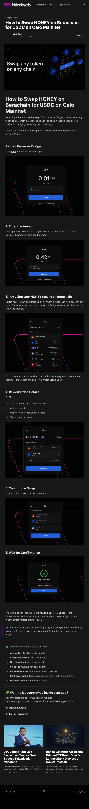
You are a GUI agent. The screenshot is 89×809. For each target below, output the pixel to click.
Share (79, 35)
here (13, 151)
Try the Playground (18, 714)
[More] (74, 5)
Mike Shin (17, 34)
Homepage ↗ (40, 5)
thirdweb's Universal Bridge (51, 613)
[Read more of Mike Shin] (8, 35)
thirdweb (6, 792)
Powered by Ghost (79, 792)
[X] (44, 791)
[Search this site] (84, 5)
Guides (52, 5)
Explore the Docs (17, 707)
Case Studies (64, 5)
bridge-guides (11, 18)
